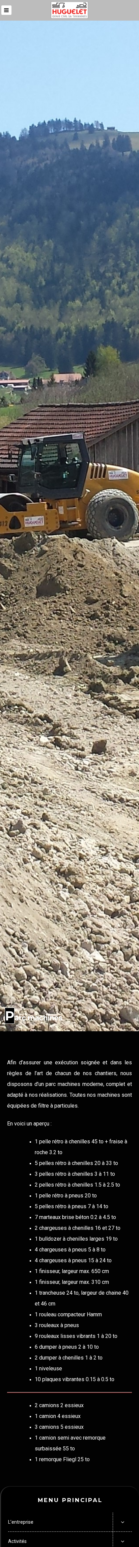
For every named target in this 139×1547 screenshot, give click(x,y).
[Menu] (6, 10)
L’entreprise (20, 1522)
